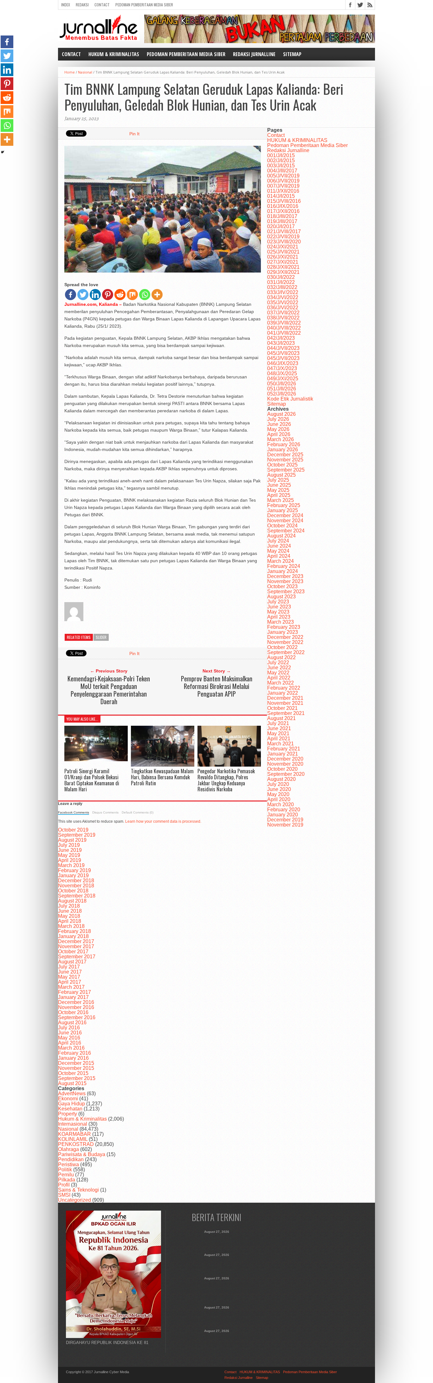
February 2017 (74, 992)
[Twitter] (82, 294)
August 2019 (72, 840)
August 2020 (281, 779)
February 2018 (74, 931)
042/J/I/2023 (281, 338)
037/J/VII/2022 (283, 312)
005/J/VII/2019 (283, 175)
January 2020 (282, 814)
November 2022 (285, 642)
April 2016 (69, 1042)
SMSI (64, 1195)
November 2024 (285, 520)
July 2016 (69, 1027)
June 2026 (279, 424)
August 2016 (72, 1022)
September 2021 (286, 713)
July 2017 (69, 966)
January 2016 (73, 1058)
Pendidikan (71, 1159)
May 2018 (69, 916)
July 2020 (278, 784)
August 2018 (72, 901)
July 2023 (278, 601)
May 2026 (278, 429)
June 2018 (70, 911)
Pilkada (66, 1179)
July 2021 (278, 723)
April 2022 (278, 677)
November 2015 (76, 1068)
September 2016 (76, 1017)
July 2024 (278, 541)
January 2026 (282, 449)
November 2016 (76, 1007)
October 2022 (282, 647)
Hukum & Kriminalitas (82, 1119)
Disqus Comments (105, 812)
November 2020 (285, 764)
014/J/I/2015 (281, 196)
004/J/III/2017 (282, 170)
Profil (64, 1184)
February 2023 (283, 627)
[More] (157, 294)
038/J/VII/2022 (283, 317)
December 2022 (285, 637)
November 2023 (285, 581)
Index (65, 4)
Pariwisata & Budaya (81, 1154)
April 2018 (69, 921)
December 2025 (285, 454)
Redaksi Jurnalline (254, 54)
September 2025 (286, 470)
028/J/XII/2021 (283, 267)
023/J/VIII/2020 (284, 241)
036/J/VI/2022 (282, 307)
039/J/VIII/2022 (284, 322)
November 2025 (285, 459)
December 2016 (76, 1002)
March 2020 (280, 804)
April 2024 (278, 556)
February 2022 (283, 688)
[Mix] (132, 294)
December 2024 (285, 515)
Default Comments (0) (137, 812)
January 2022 (282, 693)
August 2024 (281, 535)
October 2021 (282, 708)
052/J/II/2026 (281, 393)
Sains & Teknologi (78, 1190)
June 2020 (279, 789)
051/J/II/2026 (281, 388)
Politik (65, 1169)
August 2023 (281, 596)
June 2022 (279, 667)
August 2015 (72, 1083)
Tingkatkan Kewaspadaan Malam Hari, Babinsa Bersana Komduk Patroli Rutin (162, 777)
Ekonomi (68, 1098)
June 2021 (279, 728)
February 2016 (74, 1053)
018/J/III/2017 (282, 216)
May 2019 (69, 855)
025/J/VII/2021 (283, 251)
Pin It (134, 133)
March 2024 (280, 561)
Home (69, 72)
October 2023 (282, 586)
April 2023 (278, 617)
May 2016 (69, 1037)
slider (101, 637)
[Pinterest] (107, 294)
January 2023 (282, 632)
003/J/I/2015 (281, 165)
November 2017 (76, 946)
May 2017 (69, 977)
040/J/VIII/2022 (284, 328)
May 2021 (278, 733)
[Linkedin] (95, 294)
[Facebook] (70, 294)
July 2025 (278, 480)
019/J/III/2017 (282, 221)
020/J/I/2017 (281, 226)
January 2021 (282, 753)
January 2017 (73, 997)
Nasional (85, 72)
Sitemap (292, 54)
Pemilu (66, 1174)
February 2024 (283, 566)
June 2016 (70, 1032)
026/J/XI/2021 (282, 257)
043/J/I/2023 (281, 343)
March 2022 (280, 682)
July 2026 (278, 419)
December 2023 (285, 576)
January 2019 (73, 875)
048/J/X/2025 (282, 373)
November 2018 (76, 885)
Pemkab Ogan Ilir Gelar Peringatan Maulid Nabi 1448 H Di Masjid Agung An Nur (216, 1340)
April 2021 (278, 738)
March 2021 (280, 743)
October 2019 (73, 830)
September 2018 (76, 895)
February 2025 (283, 505)
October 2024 (282, 525)
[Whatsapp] (144, 294)
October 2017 (73, 951)
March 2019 (71, 865)
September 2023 (286, 591)
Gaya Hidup (71, 1103)
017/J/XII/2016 (283, 211)
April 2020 (278, 799)
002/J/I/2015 (281, 160)
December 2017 (76, 941)
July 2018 (69, 906)
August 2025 (281, 475)
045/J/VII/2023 (283, 353)
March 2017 (71, 987)
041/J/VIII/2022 (284, 333)
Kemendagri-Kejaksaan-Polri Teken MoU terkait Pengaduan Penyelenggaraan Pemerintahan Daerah (109, 690)
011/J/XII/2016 (283, 191)
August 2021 (281, 718)
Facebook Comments (73, 812)
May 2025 (278, 490)
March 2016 (71, 1048)
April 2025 (278, 495)
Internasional (72, 1124)
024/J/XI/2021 (282, 246)
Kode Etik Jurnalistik (290, 399)
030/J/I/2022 (281, 277)
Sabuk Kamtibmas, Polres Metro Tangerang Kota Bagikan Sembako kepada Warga (217, 1317)
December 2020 (285, 759)
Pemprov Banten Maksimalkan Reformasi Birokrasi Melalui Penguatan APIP (216, 686)
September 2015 (76, 1078)
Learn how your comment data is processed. (163, 821)
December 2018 (76, 880)
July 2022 (278, 662)
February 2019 (74, 870)
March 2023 (280, 622)
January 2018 (73, 936)
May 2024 (278, 551)
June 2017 (70, 972)
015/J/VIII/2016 (284, 201)
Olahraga (68, 1149)
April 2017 (69, 982)
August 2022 (281, 657)
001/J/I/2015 (281, 155)
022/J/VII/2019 (283, 236)
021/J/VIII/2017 (284, 231)
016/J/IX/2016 (282, 206)
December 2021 (285, 698)
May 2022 (278, 672)
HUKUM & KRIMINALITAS (113, 54)
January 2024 (282, 571)
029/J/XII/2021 (283, 272)
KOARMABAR (74, 1134)
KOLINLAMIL (72, 1139)
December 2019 (285, 819)
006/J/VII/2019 (283, 180)
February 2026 (283, 444)
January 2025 (282, 510)
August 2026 (281, 414)
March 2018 (71, 926)
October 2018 (73, 890)
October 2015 (73, 1073)
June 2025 (279, 485)
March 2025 (280, 500)
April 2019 (69, 860)
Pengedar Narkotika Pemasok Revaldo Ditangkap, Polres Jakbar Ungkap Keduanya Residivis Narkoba (226, 780)
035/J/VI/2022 (282, 302)
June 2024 (279, 546)
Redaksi (82, 4)
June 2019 (70, 850)
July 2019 (69, 845)
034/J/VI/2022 (282, 297)
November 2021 (285, 703)
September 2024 (286, 530)
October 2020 (282, 769)
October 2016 (73, 1012)
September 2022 (286, 652)
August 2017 (72, 961)
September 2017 (76, 956)
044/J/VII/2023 (283, 348)
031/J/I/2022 (281, 282)
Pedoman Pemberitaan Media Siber (144, 4)
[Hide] (2, 152)
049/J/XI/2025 (282, 378)
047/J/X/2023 (282, 368)
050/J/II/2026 (281, 383)
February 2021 (283, 748)
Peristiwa (68, 1164)
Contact (102, 4)
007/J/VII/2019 (283, 186)
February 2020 (283, 809)
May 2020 (278, 794)
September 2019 (76, 835)
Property (67, 1113)
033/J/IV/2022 (282, 292)
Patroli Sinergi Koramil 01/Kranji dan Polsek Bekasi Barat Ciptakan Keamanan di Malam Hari (91, 780)
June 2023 (279, 606)
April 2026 (278, 434)
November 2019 (285, 824)
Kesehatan (70, 1108)
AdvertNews (72, 1093)
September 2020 (286, 774)
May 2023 (278, 611)
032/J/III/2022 (282, 287)
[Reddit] (120, 294)
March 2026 (280, 439)
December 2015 (76, 1063)
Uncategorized (74, 1200)
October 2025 (282, 464)
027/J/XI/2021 (282, 262)
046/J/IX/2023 (282, 363)
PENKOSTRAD (76, 1144)
